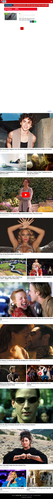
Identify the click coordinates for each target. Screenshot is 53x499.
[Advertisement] (20, 39)
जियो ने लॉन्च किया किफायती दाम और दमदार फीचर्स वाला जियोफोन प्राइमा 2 (27, 19)
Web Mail (29, 497)
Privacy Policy (37, 495)
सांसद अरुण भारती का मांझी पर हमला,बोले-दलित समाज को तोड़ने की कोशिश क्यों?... (31, 6)
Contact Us (24, 497)
